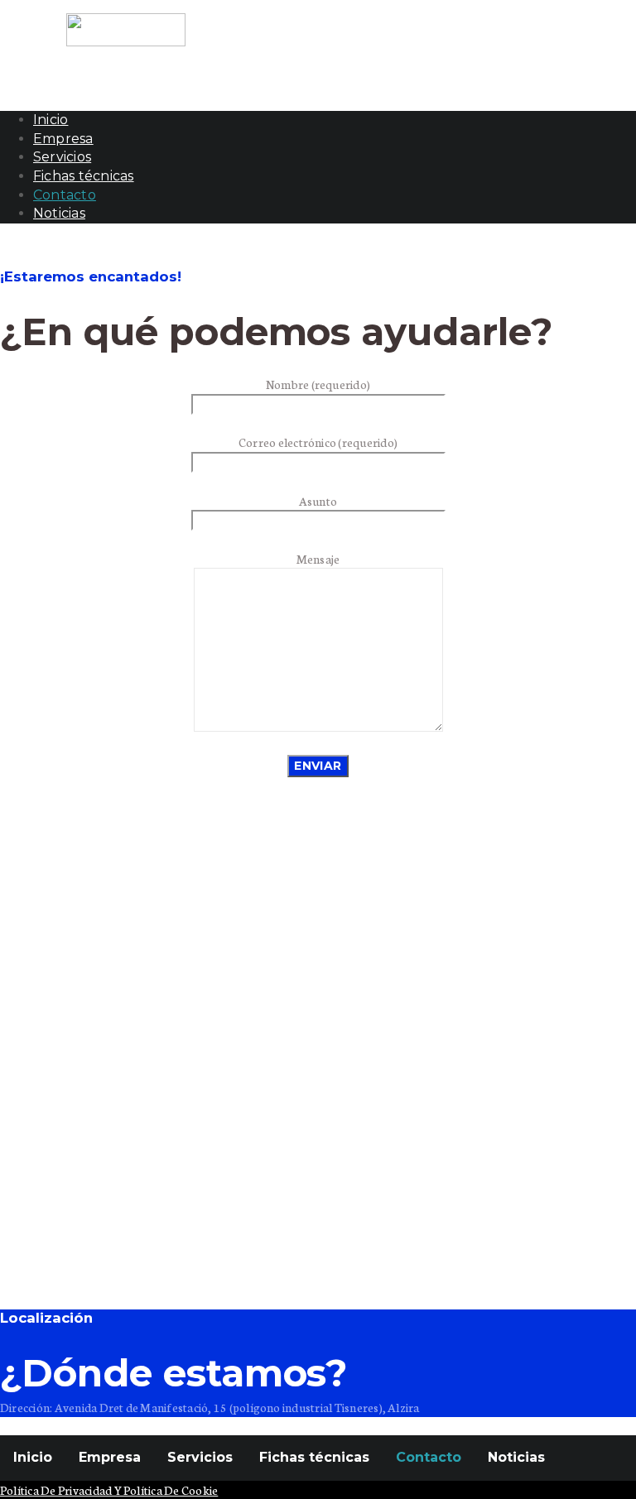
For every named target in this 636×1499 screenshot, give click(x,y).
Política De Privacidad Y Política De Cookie (109, 1490)
